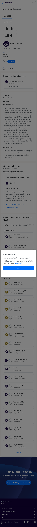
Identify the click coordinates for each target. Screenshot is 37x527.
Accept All (18, 268)
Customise (18, 272)
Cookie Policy (17, 263)
